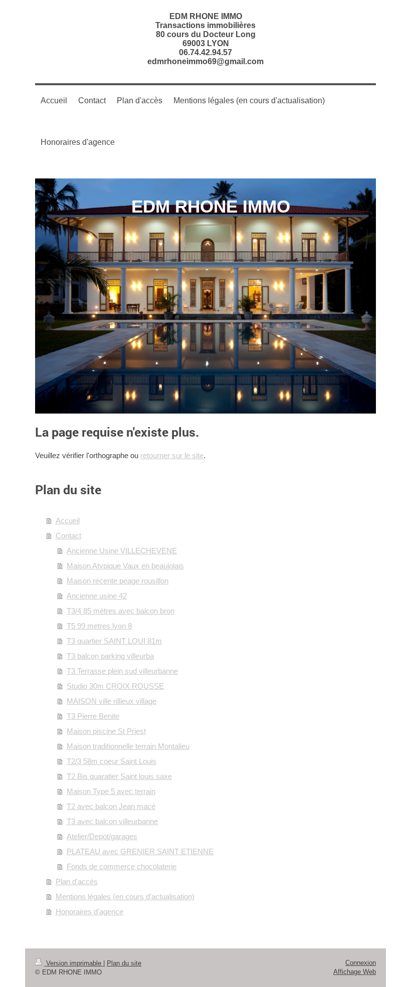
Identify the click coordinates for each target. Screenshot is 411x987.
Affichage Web (354, 971)
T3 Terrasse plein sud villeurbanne (122, 671)
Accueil (68, 520)
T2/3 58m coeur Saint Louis (111, 761)
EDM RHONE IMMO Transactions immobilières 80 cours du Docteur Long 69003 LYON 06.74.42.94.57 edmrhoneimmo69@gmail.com (205, 39)
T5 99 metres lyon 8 (99, 626)
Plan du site (124, 963)
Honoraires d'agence (89, 911)
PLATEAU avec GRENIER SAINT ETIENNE (140, 851)
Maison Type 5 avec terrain (111, 791)
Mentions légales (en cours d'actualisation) (125, 896)
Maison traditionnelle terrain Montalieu (128, 746)
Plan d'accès (77, 881)
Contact (68, 535)
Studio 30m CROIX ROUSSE (115, 686)
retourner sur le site (171, 455)
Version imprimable (73, 963)
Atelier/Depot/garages (102, 836)
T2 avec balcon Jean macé (111, 806)
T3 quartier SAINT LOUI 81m (114, 641)
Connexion (360, 962)
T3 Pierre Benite (93, 716)
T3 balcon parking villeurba (110, 656)
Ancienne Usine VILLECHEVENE (122, 550)
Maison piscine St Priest (106, 731)
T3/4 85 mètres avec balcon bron (120, 611)
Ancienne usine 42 (97, 595)
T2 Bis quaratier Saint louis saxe (119, 776)
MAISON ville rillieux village (111, 701)
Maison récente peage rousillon (117, 580)
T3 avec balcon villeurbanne (112, 821)
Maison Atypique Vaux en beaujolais (125, 565)
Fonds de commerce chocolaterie (121, 866)
